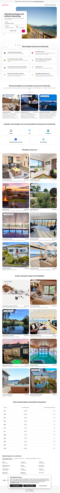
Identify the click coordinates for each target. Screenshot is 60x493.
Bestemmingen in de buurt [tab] (7, 458)
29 (17, 45)
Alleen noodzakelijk (29, 485)
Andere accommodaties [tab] (19, 458)
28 (15, 45)
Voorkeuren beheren (43, 485)
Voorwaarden (31, 491)
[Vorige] (27, 92)
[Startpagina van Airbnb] (5, 5)
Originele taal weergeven (39, 1)
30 (19, 45)
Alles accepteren (16, 485)
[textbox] (9, 27)
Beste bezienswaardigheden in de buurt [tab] (33, 458)
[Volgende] (32, 92)
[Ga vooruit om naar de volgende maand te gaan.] (19, 30)
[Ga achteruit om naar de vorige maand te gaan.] (6, 30)
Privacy (26, 491)
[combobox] (14, 23)
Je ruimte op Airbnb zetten (50, 5)
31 (6, 47)
